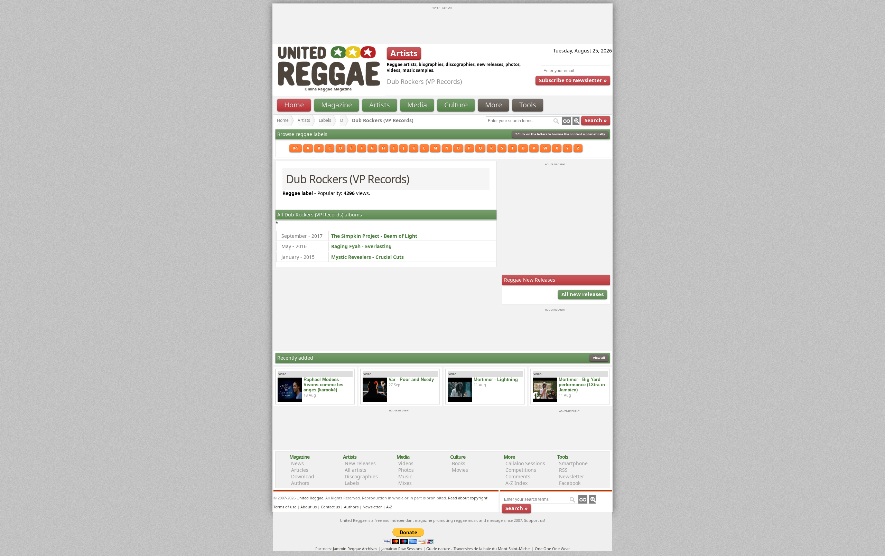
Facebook (569, 483)
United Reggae (310, 497)
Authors (300, 483)
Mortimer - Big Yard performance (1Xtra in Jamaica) (582, 384)
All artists (355, 470)
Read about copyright (467, 497)
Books (458, 463)
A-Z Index (516, 483)
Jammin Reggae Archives (355, 548)
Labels (325, 120)
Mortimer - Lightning (496, 379)
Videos (405, 463)
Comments (517, 476)
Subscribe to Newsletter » (573, 80)
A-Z (389, 506)
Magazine (336, 104)
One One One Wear (552, 548)
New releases (360, 463)
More (493, 104)
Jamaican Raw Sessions (401, 548)
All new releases (582, 294)
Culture (456, 104)
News (297, 463)
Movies (460, 470)
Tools (527, 104)
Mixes (405, 483)
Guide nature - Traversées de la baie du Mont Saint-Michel (478, 548)
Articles (299, 470)
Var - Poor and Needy (411, 379)
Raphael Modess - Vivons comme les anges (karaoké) (323, 384)
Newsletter (571, 476)
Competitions (520, 470)
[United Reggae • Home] (329, 84)
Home (294, 104)
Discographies (361, 476)
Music (405, 476)
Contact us (330, 506)
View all (599, 357)
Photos (406, 470)
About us (308, 506)
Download (302, 476)
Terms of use (284, 506)
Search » (596, 120)
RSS (563, 470)
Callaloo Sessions (525, 463)
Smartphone (573, 463)
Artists (379, 104)
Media (417, 104)
